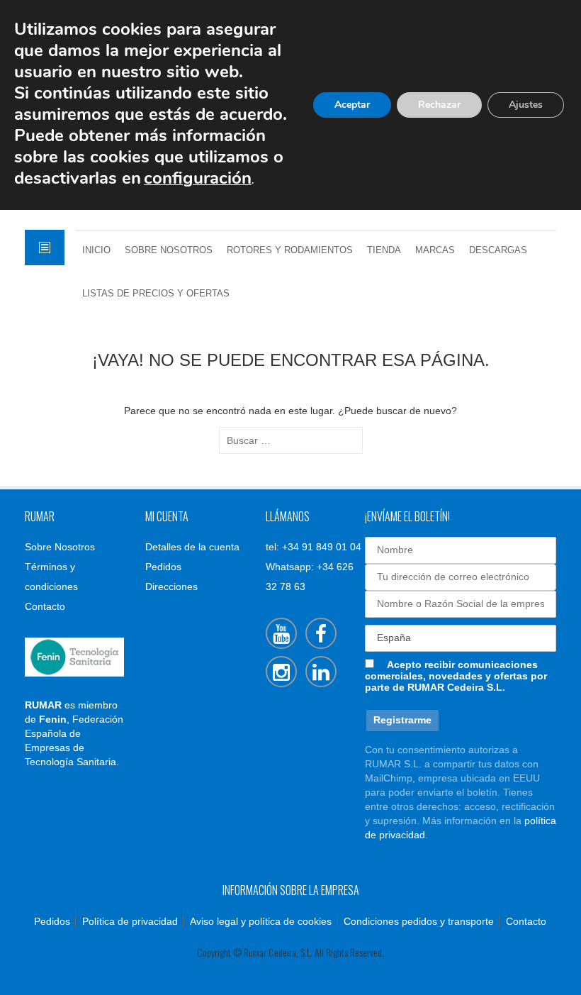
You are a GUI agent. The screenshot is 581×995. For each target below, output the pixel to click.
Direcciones (171, 586)
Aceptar (352, 104)
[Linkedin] (321, 671)
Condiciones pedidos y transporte (419, 921)
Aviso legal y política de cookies (261, 921)
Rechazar (439, 104)
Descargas (498, 250)
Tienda (384, 250)
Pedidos (163, 566)
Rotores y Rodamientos (290, 250)
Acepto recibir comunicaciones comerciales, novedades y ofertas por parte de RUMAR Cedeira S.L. (456, 676)
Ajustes (526, 104)
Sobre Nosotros (169, 250)
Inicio (96, 250)
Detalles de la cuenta (192, 546)
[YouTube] (281, 633)
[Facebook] (321, 633)
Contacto (45, 606)
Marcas (435, 250)
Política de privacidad (130, 921)
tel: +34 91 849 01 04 (313, 546)
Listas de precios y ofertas (156, 294)
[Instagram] (281, 671)
